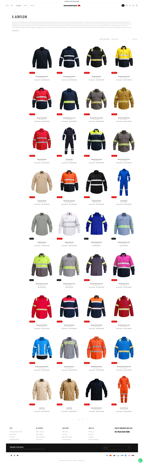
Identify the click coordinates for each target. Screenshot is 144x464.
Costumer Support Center (16, 431)
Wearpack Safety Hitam (96, 76)
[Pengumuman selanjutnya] (137, 1)
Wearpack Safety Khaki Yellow (124, 118)
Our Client (90, 434)
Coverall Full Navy (69, 159)
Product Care (39, 439)
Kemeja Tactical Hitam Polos (96, 408)
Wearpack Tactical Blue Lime (96, 242)
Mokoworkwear (65, 460)
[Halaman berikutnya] (87, 419)
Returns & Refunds (40, 437)
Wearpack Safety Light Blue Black (41, 366)
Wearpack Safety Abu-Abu (69, 366)
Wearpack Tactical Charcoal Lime (96, 283)
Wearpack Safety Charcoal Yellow (96, 118)
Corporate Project (66, 439)
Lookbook (90, 437)
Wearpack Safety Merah (41, 159)
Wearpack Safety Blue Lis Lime (124, 242)
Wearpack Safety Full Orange (96, 366)
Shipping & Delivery (14, 439)
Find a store (65, 431)
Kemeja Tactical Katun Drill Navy (42, 76)
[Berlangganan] (128, 448)
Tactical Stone (42, 408)
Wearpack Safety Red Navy (42, 118)
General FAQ (13, 434)
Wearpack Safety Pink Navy (124, 283)
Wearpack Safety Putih (69, 242)
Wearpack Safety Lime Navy (96, 159)
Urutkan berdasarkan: (104, 39)
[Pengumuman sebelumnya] (6, 1)
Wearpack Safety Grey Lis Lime (69, 283)
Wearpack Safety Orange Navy (69, 200)
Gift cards (64, 434)
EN (126, 5)
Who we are (91, 431)
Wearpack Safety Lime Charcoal (42, 283)
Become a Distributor (93, 439)
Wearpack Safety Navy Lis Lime (69, 118)
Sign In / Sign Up (40, 431)
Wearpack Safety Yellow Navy (124, 76)
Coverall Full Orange (124, 408)
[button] (12, 5)
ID (123, 5)
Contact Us (12, 437)
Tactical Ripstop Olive (42, 242)
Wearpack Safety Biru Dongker (69, 76)
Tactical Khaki (69, 408)
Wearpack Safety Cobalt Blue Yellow (124, 366)
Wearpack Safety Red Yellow (41, 325)
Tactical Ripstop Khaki (42, 200)
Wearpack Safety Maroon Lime (124, 325)
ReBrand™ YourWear (67, 437)
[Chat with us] (140, 460)
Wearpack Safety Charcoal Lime (124, 159)
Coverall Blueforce (124, 200)
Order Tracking (39, 434)
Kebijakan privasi (81, 460)
